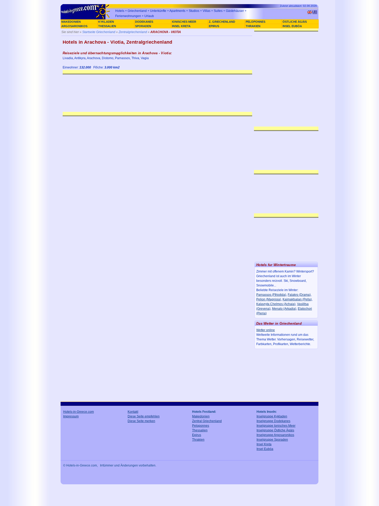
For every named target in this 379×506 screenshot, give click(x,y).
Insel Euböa (265, 449)
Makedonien (201, 416)
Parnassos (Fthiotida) (271, 295)
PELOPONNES (255, 21)
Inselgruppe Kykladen (272, 416)
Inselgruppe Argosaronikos (275, 435)
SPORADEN (143, 26)
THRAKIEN (253, 26)
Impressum (71, 416)
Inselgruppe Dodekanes (273, 421)
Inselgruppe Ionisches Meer (276, 425)
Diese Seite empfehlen (144, 416)
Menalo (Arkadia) (284, 308)
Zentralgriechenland (133, 32)
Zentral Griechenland (207, 421)
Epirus (196, 435)
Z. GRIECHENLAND (222, 21)
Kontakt (133, 412)
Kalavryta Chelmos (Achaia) (275, 304)
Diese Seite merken (141, 421)
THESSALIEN (107, 26)
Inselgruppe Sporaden (272, 439)
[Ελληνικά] (314, 12)
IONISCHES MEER (184, 21)
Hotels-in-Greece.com (78, 412)
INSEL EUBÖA (292, 26)
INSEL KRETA (181, 26)
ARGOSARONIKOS (74, 26)
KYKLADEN (106, 21)
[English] (309, 12)
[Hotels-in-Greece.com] (86, 18)
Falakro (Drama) (299, 295)
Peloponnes (200, 425)
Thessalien (200, 430)
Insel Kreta (264, 444)
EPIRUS (214, 26)
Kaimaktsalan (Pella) (297, 299)
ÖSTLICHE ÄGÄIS (295, 21)
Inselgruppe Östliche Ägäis (275, 430)
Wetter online (265, 330)
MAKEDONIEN (71, 21)
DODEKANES (144, 21)
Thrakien (198, 439)
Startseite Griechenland (98, 32)
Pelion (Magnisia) (268, 299)
